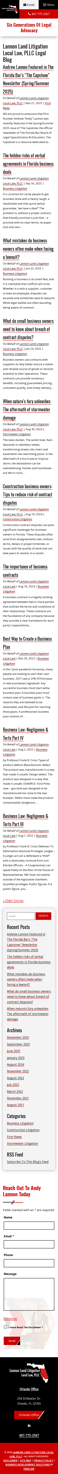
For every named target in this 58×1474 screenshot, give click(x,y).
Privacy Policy (43, 1460)
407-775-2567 (40, 14)
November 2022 (18, 1071)
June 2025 (13, 1051)
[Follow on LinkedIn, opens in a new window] (29, 1426)
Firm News (14, 1137)
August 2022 (15, 1078)
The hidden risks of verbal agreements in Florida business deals (28, 163)
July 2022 (13, 1084)
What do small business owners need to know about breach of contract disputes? (28, 329)
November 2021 (18, 1098)
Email (30, 5)
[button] (48, 4)
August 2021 (15, 1105)
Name (8, 1217)
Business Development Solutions (27, 1464)
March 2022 (15, 1091)
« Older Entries (13, 901)
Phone (8, 1255)
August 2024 (15, 1064)
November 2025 (18, 1037)
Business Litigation (15, 188)
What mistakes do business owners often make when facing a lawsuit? (28, 248)
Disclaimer (10, 1318)
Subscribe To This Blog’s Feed (27, 1162)
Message (10, 1274)
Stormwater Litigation (17, 434)
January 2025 (15, 1058)
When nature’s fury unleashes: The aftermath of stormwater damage (27, 409)
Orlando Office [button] (29, 1415)
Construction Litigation (17, 519)
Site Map (25, 1460)
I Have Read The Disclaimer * (26, 1327)
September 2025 (18, 1044)
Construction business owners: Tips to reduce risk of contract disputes (27, 494)
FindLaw (29, 1468)
